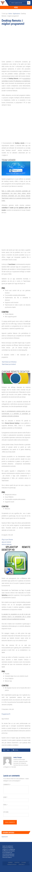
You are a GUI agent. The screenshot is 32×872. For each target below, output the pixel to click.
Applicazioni (5, 837)
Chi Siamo (23, 862)
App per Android (6, 542)
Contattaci (17, 862)
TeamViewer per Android (9, 364)
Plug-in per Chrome (7, 539)
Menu (16, 7)
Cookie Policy (22, 864)
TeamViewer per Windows (9, 362)
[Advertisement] (16, 44)
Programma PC (6, 714)
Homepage (10, 862)
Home (2, 3)
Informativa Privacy (12, 864)
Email (5, 805)
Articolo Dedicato (6, 544)
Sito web (5, 812)
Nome (5, 797)
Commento (7, 784)
